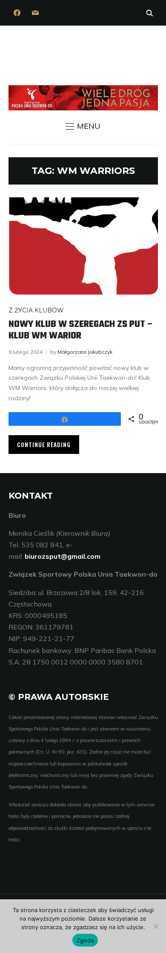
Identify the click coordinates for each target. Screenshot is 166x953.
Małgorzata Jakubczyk (84, 352)
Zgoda (85, 940)
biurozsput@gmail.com (62, 556)
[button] (83, 126)
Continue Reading (44, 444)
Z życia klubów (36, 310)
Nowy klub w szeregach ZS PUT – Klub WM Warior (81, 330)
